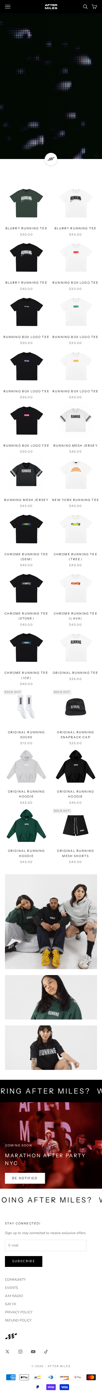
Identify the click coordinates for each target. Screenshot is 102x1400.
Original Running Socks (26, 734)
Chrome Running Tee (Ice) (26, 675)
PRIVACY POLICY (18, 1312)
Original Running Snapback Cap (75, 734)
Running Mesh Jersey (75, 445)
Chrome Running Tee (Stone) (26, 616)
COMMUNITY (15, 1279)
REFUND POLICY (18, 1320)
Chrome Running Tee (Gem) (26, 556)
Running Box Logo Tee (75, 282)
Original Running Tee (75, 673)
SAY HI (10, 1304)
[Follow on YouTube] (33, 1351)
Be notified (25, 1178)
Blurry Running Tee (26, 228)
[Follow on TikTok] (46, 1351)
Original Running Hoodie (26, 794)
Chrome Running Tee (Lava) (76, 616)
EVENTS (11, 1287)
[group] (51, 79)
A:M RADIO (14, 1296)
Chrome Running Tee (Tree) (76, 556)
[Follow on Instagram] (20, 1351)
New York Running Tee (75, 500)
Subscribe (23, 1261)
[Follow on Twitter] (7, 1351)
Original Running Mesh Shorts (75, 853)
